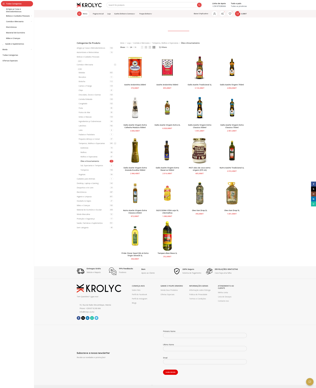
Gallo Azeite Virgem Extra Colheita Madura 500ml (135, 126)
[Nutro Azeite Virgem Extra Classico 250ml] (135, 193)
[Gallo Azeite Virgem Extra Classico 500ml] (200, 108)
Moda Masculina (83, 214)
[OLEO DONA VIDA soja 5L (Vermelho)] (167, 193)
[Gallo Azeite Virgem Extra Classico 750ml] (232, 108)
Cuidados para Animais (86, 179)
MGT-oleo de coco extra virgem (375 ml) (199, 169)
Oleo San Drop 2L (199, 210)
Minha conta (223, 292)
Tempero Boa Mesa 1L (167, 253)
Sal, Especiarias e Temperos (91, 165)
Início (122, 43)
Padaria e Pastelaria (87, 134)
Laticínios (82, 125)
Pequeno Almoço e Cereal (89, 139)
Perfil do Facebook (139, 294)
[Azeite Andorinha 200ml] (135, 67)
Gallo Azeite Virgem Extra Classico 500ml (199, 126)
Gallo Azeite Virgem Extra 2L (167, 125)
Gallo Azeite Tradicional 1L (200, 85)
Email (165, 358)
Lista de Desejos (224, 296)
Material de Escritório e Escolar (89, 210)
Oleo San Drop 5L (232, 210)
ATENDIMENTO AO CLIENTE (226, 287)
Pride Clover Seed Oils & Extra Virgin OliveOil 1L (135, 254)
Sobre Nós (136, 290)
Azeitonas (84, 148)
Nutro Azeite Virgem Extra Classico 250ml (135, 211)
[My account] (214, 13)
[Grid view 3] (150, 47)
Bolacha (82, 81)
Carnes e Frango (85, 86)
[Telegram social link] (96, 318)
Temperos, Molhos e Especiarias (92, 143)
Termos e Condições (197, 298)
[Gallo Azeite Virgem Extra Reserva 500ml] (167, 150)
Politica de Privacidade (198, 294)
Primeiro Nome (169, 331)
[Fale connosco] (310, 382)
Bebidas (82, 72)
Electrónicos (82, 192)
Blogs (134, 303)
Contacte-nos (223, 301)
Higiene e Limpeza (84, 196)
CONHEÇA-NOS (138, 286)
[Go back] (130, 23)
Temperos (84, 170)
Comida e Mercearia (85, 64)
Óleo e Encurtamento (89, 161)
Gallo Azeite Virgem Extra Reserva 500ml (167, 169)
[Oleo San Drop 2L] (200, 193)
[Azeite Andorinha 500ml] (167, 67)
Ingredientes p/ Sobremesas (90, 121)
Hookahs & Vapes (84, 201)
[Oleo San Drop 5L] (232, 193)
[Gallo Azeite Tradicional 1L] (200, 67)
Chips (81, 90)
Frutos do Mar (84, 112)
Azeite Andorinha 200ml (135, 85)
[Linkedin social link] (87, 318)
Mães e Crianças (83, 205)
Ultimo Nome (168, 344)
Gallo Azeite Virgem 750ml (232, 85)
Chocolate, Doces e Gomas (90, 95)
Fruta (81, 108)
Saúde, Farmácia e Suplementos (90, 223)
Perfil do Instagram (139, 298)
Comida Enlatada (85, 99)
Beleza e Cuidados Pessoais (88, 57)
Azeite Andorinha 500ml (167, 85)
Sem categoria (82, 227)
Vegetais (82, 174)
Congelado (83, 103)
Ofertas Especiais (167, 294)
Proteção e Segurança (86, 219)
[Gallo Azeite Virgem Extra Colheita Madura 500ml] (135, 108)
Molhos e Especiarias (88, 156)
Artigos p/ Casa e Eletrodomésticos (91, 48)
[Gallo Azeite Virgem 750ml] (232, 67)
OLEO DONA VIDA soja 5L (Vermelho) (167, 211)
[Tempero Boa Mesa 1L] (167, 236)
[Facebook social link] (78, 318)
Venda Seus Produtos (169, 290)
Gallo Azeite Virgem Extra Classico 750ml (232, 126)
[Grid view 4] (154, 47)
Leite (81, 130)
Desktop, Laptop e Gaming (87, 183)
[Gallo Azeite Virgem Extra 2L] (167, 108)
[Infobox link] (92, 271)
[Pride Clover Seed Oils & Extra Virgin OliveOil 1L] (135, 236)
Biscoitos (82, 77)
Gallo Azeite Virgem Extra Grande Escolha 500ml (135, 169)
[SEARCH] (199, 5)
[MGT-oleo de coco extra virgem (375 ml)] (200, 150)
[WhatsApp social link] (92, 318)
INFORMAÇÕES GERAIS (198, 286)
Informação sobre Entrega (199, 290)
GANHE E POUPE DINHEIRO (172, 286)
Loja (129, 43)
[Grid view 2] (146, 47)
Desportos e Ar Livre (85, 187)
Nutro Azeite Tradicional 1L (232, 168)
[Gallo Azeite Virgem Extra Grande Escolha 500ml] (135, 150)
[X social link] (83, 318)
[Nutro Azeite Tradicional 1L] (232, 150)
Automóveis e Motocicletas (88, 52)
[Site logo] (89, 5)
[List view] (142, 47)
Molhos (83, 152)
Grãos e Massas (85, 117)
